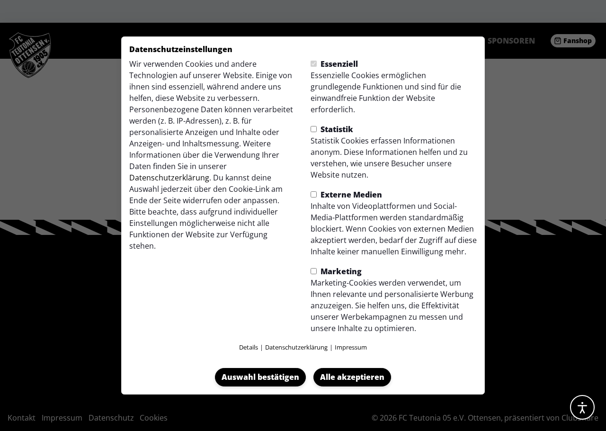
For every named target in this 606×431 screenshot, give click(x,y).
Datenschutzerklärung (169, 177)
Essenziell (338, 64)
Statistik (336, 129)
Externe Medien (350, 194)
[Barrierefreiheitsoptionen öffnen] (582, 407)
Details (248, 347)
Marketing (340, 271)
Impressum (351, 347)
